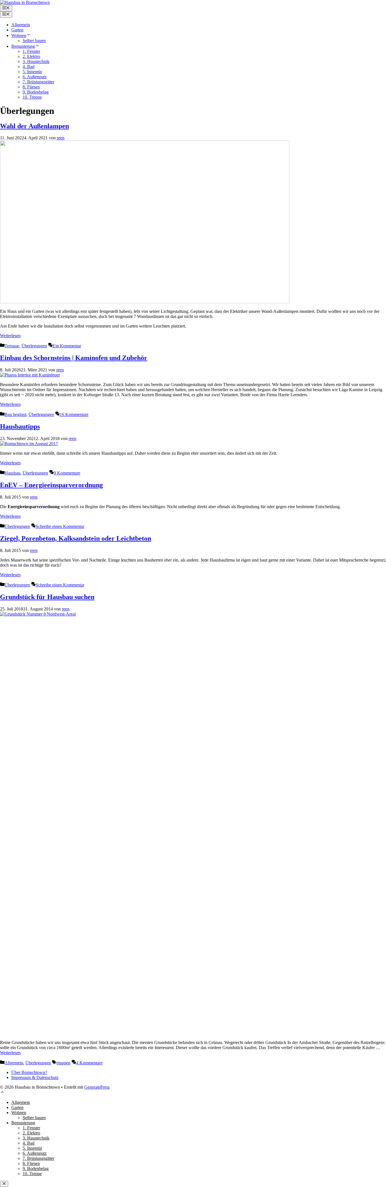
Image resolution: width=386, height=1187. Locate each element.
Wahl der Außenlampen (34, 126)
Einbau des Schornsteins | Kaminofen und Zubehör (73, 357)
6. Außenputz (35, 76)
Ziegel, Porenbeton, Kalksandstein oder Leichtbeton (75, 538)
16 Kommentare (74, 414)
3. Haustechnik (36, 61)
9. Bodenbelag (36, 92)
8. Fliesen (31, 87)
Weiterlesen (10, 335)
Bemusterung (23, 46)
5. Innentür (32, 71)
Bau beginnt (15, 414)
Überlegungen (34, 345)
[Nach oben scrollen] (2, 1092)
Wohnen (18, 35)
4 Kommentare (89, 1062)
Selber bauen (34, 40)
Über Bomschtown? (29, 1072)
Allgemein (20, 24)
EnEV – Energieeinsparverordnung (51, 485)
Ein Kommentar (67, 345)
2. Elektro (31, 56)
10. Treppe (32, 97)
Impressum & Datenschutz (34, 1077)
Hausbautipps (20, 426)
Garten (17, 29)
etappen (63, 1062)
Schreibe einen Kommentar (60, 526)
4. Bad (28, 66)
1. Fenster (31, 51)
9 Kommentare (67, 473)
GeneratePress (97, 1087)
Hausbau (12, 473)
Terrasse (12, 345)
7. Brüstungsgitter (38, 81)
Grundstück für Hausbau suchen (47, 597)
